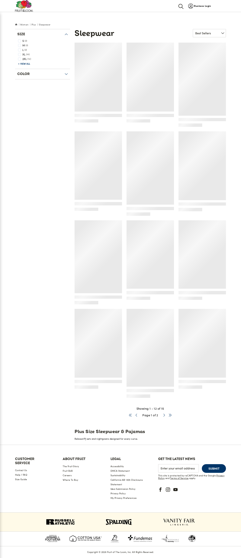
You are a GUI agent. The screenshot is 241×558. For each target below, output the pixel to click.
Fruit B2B (68, 470)
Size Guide (21, 479)
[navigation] (199, 6)
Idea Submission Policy (123, 489)
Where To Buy (70, 479)
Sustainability (118, 475)
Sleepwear (45, 24)
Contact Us (21, 470)
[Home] (16, 24)
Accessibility (117, 466)
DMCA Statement (120, 470)
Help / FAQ (21, 474)
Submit (214, 468)
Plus (33, 24)
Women (24, 24)
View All (25, 63)
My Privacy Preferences (124, 498)
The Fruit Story (71, 466)
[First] (130, 415)
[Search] (181, 6)
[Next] (164, 415)
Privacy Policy (118, 493)
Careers (67, 475)
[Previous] (136, 415)
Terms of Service (179, 478)
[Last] (170, 415)
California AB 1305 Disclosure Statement (127, 482)
